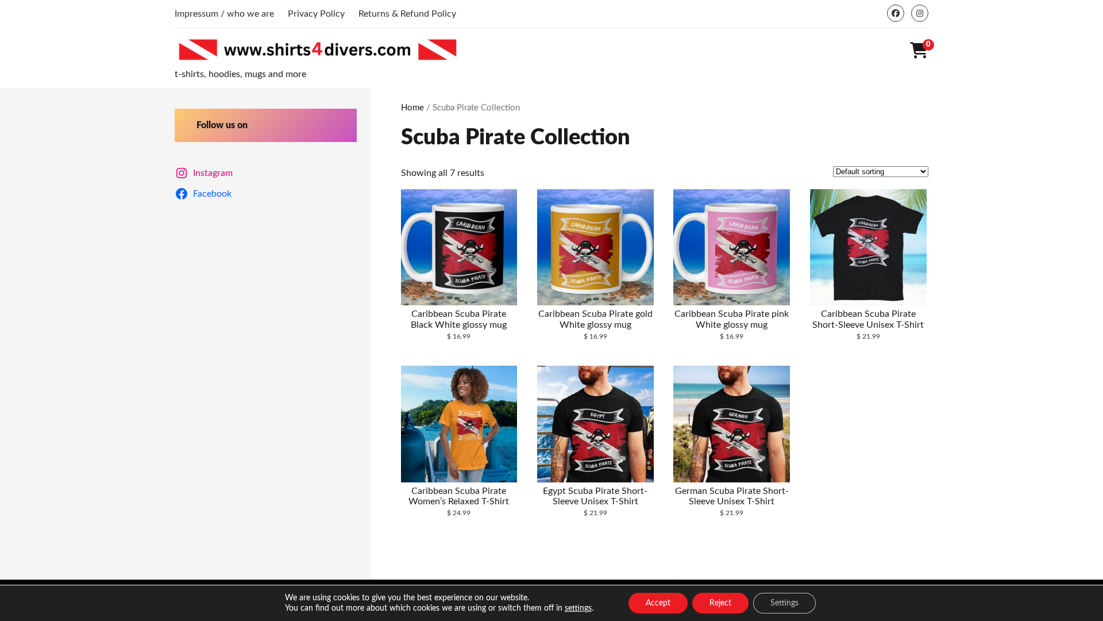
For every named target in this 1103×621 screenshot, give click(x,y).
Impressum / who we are (224, 13)
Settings (784, 603)
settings (578, 608)
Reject (720, 603)
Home (412, 107)
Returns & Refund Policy (407, 13)
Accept (658, 603)
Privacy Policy (316, 13)
